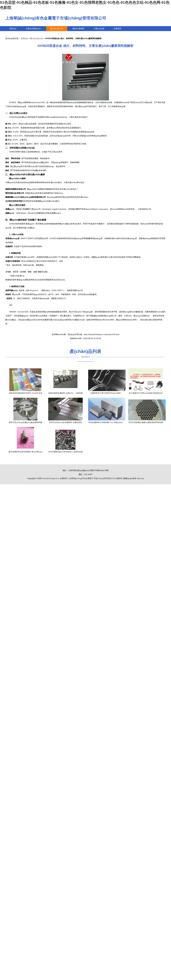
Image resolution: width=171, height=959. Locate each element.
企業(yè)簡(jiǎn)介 (33, 28)
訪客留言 (117, 28)
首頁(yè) (12, 28)
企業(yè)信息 (99, 28)
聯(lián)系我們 (78, 28)
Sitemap (140, 478)
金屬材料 (63, 478)
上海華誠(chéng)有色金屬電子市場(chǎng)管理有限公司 (55, 18)
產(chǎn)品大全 (56, 28)
